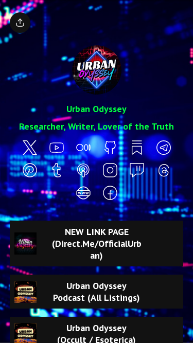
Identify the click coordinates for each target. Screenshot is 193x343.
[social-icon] (30, 148)
